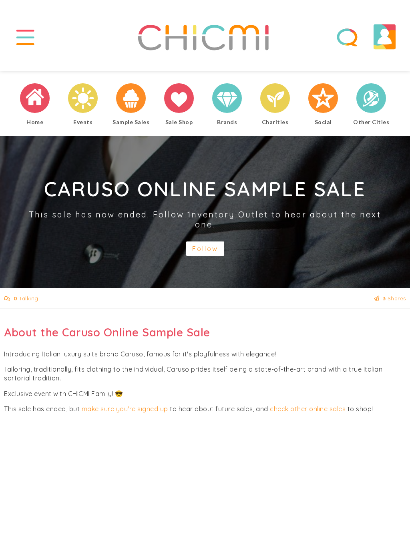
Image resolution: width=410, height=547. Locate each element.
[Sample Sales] (131, 99)
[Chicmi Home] (35, 99)
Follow (205, 249)
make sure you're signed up (125, 409)
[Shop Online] (179, 99)
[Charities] (275, 99)
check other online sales (308, 409)
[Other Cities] (371, 99)
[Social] (323, 99)
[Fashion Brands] (227, 99)
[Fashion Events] (83, 99)
